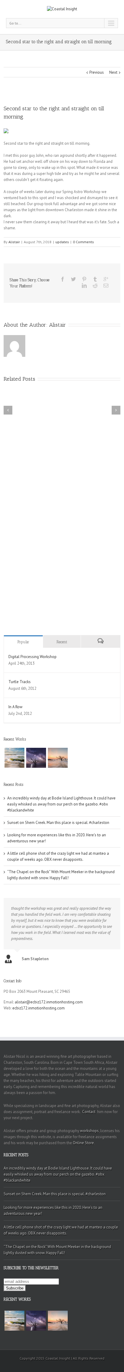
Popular (23, 642)
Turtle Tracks (19, 681)
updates (62, 242)
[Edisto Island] (58, 758)
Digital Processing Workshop (32, 656)
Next (113, 72)
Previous (96, 72)
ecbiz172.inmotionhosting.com (38, 1008)
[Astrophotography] (36, 758)
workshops (89, 1130)
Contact (88, 1111)
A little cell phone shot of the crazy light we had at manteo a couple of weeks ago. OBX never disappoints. (61, 1230)
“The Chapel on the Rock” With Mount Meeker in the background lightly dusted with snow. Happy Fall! (57, 1249)
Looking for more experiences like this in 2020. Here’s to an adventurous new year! (53, 1210)
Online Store (83, 1142)
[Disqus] (62, 523)
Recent (62, 642)
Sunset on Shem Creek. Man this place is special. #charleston (58, 822)
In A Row (15, 706)
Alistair (14, 242)
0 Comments (83, 242)
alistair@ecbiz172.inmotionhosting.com (49, 1002)
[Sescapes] (14, 758)
